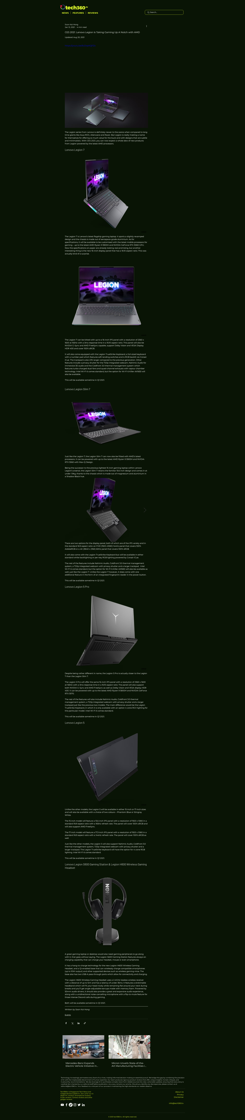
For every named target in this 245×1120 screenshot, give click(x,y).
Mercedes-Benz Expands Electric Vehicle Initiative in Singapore (81, 1064)
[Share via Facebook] (66, 1023)
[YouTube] (62, 1105)
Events (68, 1015)
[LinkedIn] (83, 1105)
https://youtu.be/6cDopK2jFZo (80, 45)
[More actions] (146, 25)
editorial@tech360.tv (69, 1086)
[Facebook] (66, 1105)
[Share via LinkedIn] (78, 1023)
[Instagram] (75, 1105)
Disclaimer (179, 1097)
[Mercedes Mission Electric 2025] (83, 1047)
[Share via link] (85, 1023)
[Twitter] (79, 1105)
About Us (179, 1092)
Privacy (180, 1094)
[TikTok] (71, 1105)
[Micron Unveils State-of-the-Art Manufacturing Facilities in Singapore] (129, 1047)
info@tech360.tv (176, 1103)
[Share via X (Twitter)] (72, 1023)
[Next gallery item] (145, 509)
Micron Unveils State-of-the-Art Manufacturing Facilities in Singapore (129, 1064)
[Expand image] (106, 110)
